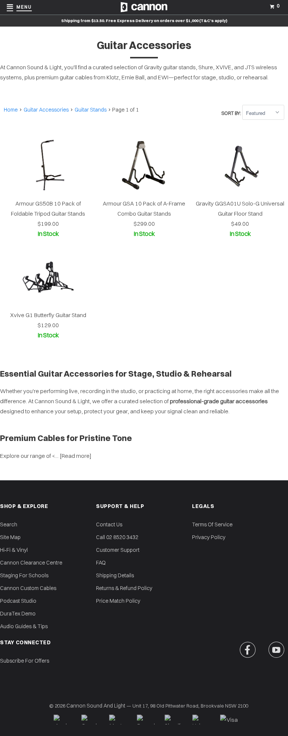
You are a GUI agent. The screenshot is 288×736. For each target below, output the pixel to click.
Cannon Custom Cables (28, 588)
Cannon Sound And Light (95, 705)
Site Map (10, 537)
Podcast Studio (18, 600)
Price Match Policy (118, 600)
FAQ (101, 562)
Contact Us (109, 524)
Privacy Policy (208, 537)
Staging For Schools (24, 575)
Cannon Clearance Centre (31, 562)
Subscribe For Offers (24, 660)
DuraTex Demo (18, 613)
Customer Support (118, 550)
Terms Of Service (212, 524)
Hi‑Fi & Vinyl (14, 550)
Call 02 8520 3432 (117, 537)
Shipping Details (115, 575)
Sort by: (231, 113)
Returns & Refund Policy (124, 588)
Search (8, 524)
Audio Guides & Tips (24, 626)
